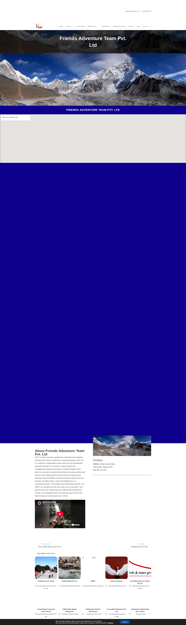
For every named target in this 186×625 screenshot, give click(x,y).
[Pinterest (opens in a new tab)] (40, 11)
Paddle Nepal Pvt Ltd (69, 581)
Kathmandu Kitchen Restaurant (93, 610)
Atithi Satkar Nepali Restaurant (69, 610)
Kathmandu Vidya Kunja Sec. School (140, 610)
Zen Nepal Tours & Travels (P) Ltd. (140, 582)
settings (110, 623)
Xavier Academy (116, 581)
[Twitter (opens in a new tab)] (36, 11)
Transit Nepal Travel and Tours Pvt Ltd (46, 610)
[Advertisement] (93, 4)
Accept (124, 622)
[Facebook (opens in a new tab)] (38, 11)
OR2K (93, 581)
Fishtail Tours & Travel (46, 581)
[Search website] (151, 26)
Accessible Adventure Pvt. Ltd (116, 610)
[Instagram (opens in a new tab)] (42, 11)
